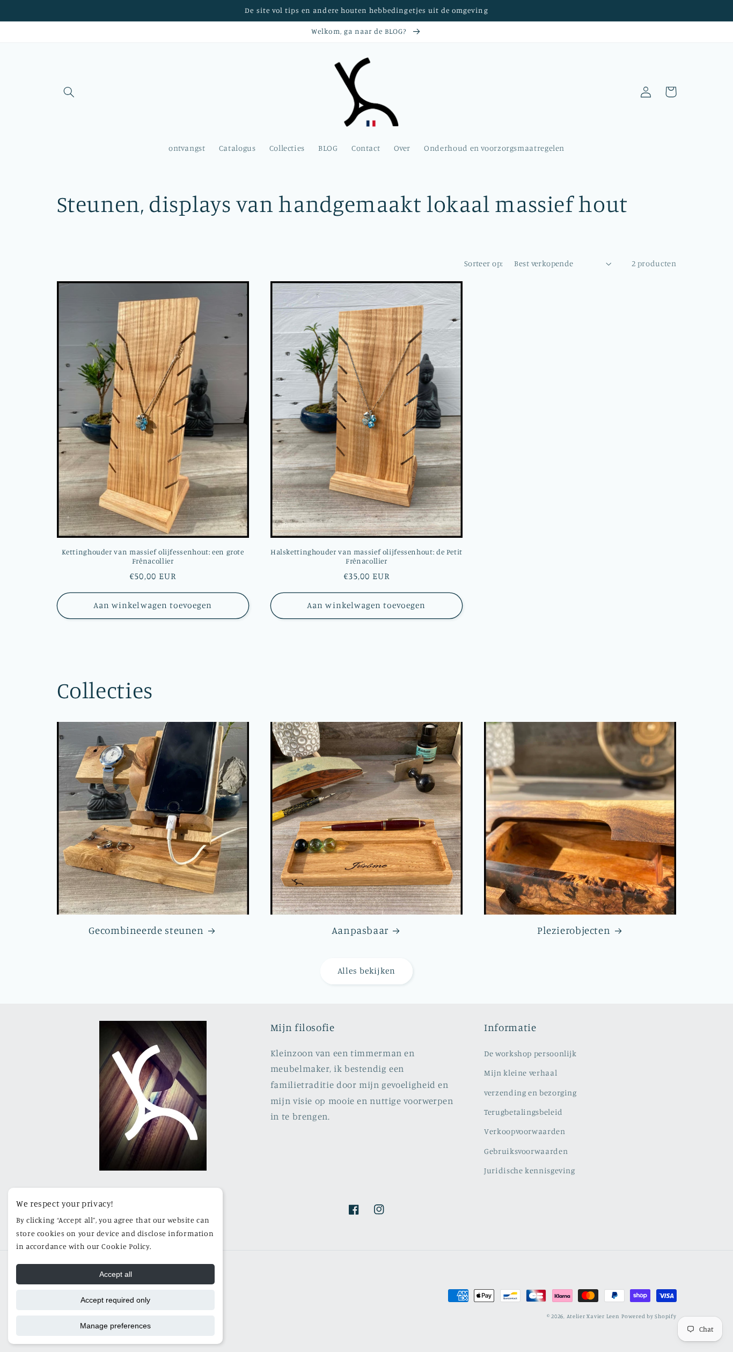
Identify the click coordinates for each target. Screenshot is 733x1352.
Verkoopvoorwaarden (524, 1131)
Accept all (115, 1274)
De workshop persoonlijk (530, 1053)
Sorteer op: (483, 263)
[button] (69, 91)
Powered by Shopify (648, 1316)
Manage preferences (115, 1325)
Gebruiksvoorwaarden (526, 1151)
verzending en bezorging (530, 1092)
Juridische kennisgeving (529, 1170)
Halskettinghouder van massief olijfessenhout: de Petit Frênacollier (366, 556)
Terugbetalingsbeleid (523, 1111)
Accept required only (115, 1300)
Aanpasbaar (360, 930)
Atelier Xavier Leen (593, 1316)
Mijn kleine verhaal (520, 1072)
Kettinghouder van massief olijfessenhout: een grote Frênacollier (153, 556)
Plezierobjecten (573, 930)
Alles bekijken (367, 971)
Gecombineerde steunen (146, 930)
